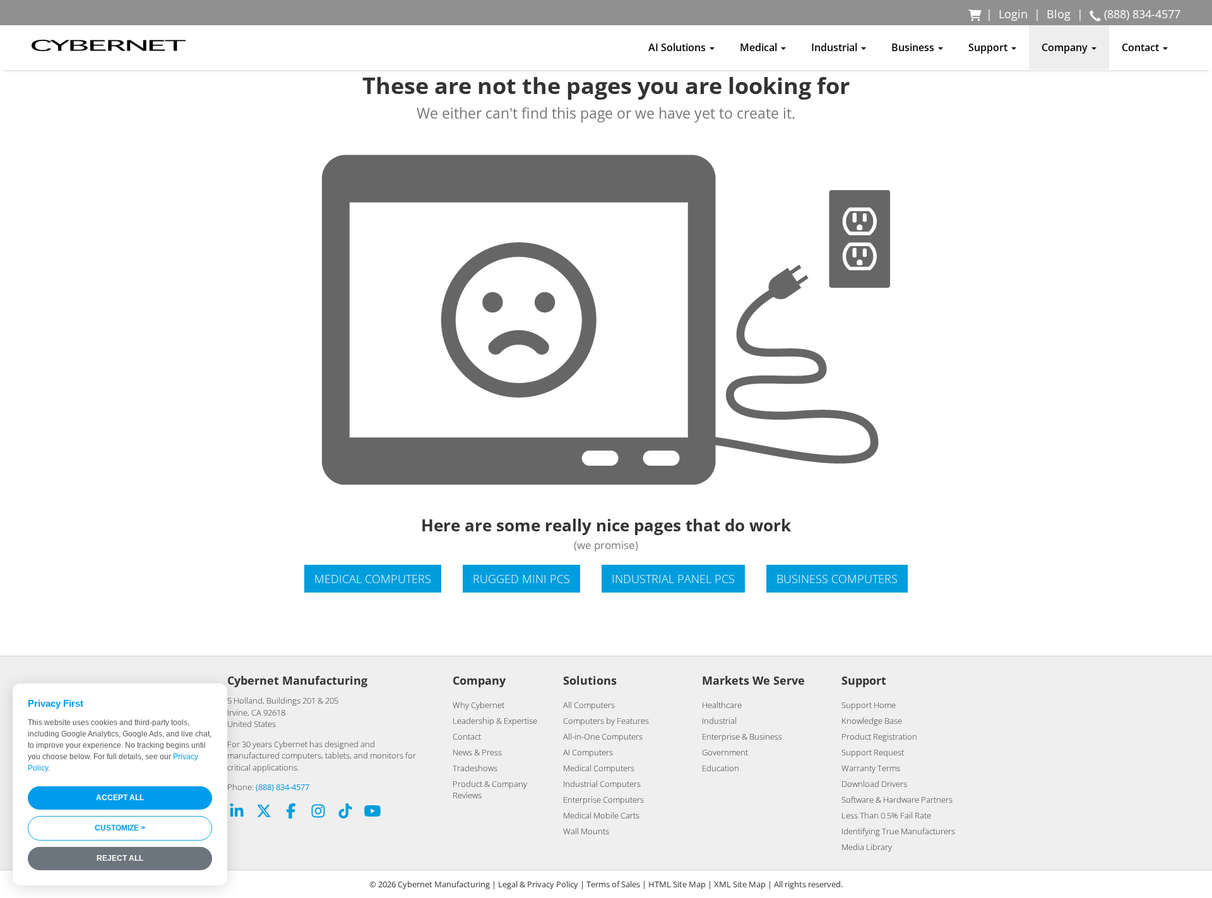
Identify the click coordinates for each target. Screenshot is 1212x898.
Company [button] (1066, 47)
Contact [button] (1142, 47)
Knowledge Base (871, 720)
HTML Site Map (677, 884)
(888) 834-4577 (282, 787)
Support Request (872, 752)
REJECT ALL (120, 858)
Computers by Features (606, 720)
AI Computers (588, 752)
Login (1013, 13)
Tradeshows (475, 768)
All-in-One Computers (603, 736)
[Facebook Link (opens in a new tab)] (291, 812)
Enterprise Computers (603, 799)
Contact (467, 736)
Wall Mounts (586, 831)
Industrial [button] (835, 47)
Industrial (719, 720)
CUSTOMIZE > (120, 828)
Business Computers (837, 578)
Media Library (866, 847)
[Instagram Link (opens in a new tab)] (318, 812)
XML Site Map (740, 884)
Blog (1059, 13)
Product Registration (879, 736)
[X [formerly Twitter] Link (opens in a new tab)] (263, 812)
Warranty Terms (870, 768)
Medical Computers (372, 578)
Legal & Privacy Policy (538, 884)
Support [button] (989, 47)
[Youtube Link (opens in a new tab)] (372, 812)
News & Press (477, 752)
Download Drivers (874, 783)
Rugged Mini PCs (521, 578)
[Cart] (975, 13)
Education (720, 768)
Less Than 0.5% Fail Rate (886, 815)
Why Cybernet (478, 705)
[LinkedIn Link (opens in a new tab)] (236, 812)
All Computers (589, 705)
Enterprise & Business (742, 736)
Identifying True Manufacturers (898, 831)
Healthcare (722, 705)
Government (725, 752)
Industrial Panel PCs (673, 578)
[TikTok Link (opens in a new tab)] (345, 812)
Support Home (868, 705)
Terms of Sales (613, 884)
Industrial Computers (602, 783)
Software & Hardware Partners (897, 799)
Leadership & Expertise (495, 720)
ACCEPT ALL (120, 797)
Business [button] (914, 47)
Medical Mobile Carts (601, 815)
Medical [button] (760, 47)
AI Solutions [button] (678, 47)
